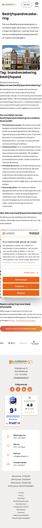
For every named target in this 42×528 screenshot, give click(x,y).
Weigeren (21, 293)
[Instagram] (29, 389)
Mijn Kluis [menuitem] (26, 5)
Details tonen (29, 273)
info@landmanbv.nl (21, 378)
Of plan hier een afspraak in (26, 320)
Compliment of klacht (21, 507)
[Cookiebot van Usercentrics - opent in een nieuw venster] (29, 233)
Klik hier (12, 320)
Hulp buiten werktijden (21, 515)
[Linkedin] (24, 389)
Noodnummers (21, 504)
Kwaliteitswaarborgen (21, 501)
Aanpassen (19, 286)
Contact (21, 493)
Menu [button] (37, 6)
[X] (18, 389)
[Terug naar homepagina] (9, 5)
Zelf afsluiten (21, 510)
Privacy (21, 495)
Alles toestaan (21, 280)
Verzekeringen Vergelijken (21, 518)
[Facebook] (12, 389)
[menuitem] (12, 389)
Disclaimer (21, 498)
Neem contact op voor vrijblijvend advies (21, 329)
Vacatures (21, 512)
